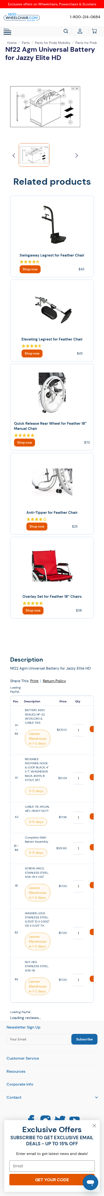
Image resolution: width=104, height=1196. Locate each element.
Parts (26, 43)
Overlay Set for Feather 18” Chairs (52, 596)
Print (34, 680)
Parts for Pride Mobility (52, 43)
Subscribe (84, 1039)
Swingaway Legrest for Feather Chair (52, 255)
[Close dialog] (94, 1126)
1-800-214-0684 (85, 16)
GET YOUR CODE (52, 1179)
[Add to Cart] (30, 269)
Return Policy (54, 680)
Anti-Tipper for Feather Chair (52, 512)
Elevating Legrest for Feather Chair (52, 339)
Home (12, 43)
